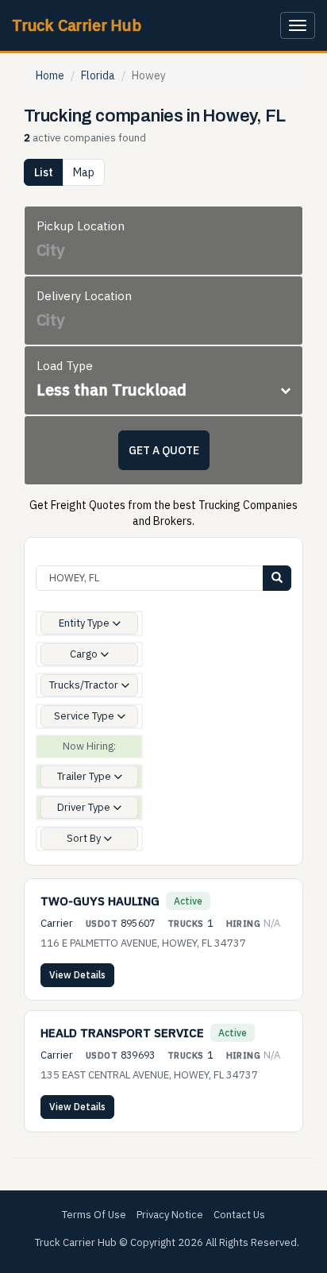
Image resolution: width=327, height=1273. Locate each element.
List (43, 172)
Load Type (65, 365)
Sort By (85, 838)
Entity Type (85, 623)
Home (50, 75)
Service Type (85, 716)
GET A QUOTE (164, 450)
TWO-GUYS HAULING (100, 900)
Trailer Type (85, 776)
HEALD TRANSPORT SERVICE (122, 1032)
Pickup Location (81, 225)
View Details (77, 975)
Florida (98, 75)
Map (83, 172)
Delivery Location (84, 295)
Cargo (85, 654)
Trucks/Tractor (85, 685)
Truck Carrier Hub (76, 25)
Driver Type (85, 807)
